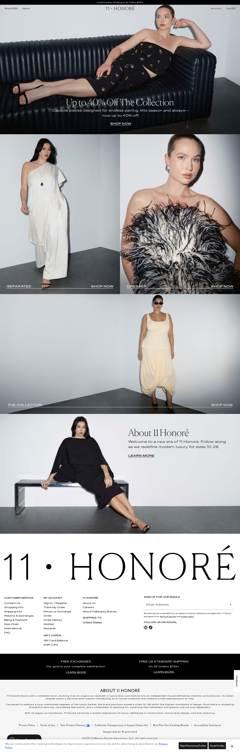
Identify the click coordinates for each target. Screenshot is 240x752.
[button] (232, 746)
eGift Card (51, 644)
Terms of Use (48, 725)
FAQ (7, 632)
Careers (88, 607)
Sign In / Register (55, 603)
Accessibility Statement (207, 725)
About (26, 8)
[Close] (232, 745)
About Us (89, 603)
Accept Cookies (217, 745)
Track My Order (54, 607)
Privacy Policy (27, 725)
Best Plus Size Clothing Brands (171, 725)
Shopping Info (14, 607)
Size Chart (11, 624)
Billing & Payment (15, 619)
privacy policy (187, 616)
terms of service (168, 616)
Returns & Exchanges (19, 615)
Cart (230, 8)
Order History (53, 619)
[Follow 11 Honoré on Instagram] (145, 627)
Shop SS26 (11, 8)
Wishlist (49, 624)
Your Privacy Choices (72, 725)
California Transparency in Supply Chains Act (122, 725)
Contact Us (12, 603)
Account (216, 8)
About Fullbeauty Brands (100, 611)
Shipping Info (13, 611)
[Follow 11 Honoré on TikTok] (150, 627)
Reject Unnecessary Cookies (193, 745)
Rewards (50, 628)
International (12, 628)
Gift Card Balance (56, 640)
